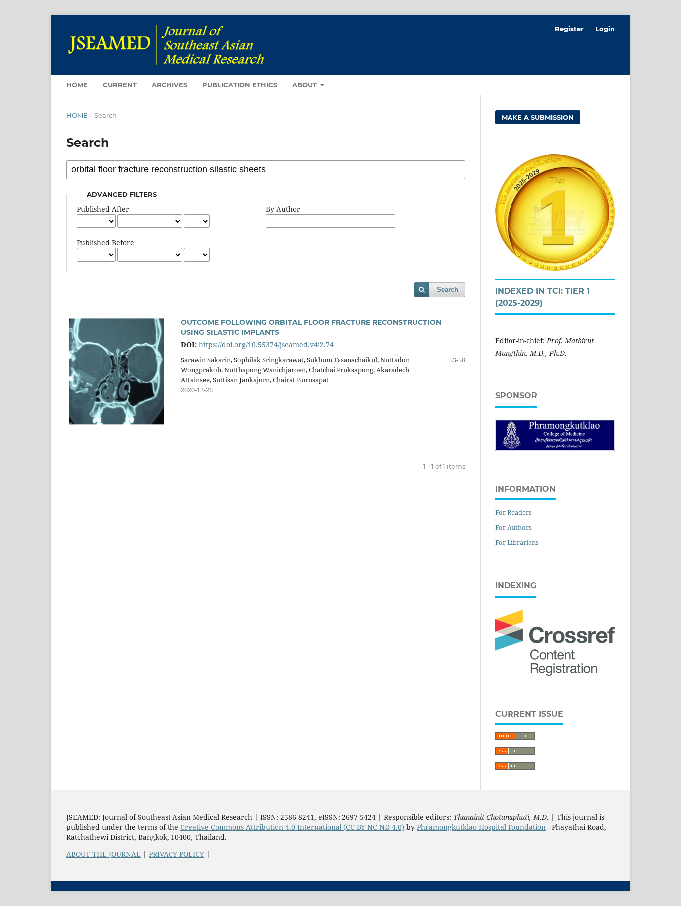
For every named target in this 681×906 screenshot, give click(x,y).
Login (605, 29)
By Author (283, 209)
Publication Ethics (239, 85)
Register (569, 29)
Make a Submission (538, 117)
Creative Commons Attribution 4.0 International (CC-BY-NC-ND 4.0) (292, 827)
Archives (169, 85)
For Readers (513, 512)
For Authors (513, 527)
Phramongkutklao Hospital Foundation (481, 827)
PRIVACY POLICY (176, 854)
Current (120, 85)
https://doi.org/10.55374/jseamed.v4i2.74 (266, 344)
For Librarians (517, 542)
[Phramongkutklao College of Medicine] (555, 448)
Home (77, 85)
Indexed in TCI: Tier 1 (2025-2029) (542, 297)
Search (447, 289)
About (305, 85)
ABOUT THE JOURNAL (103, 854)
